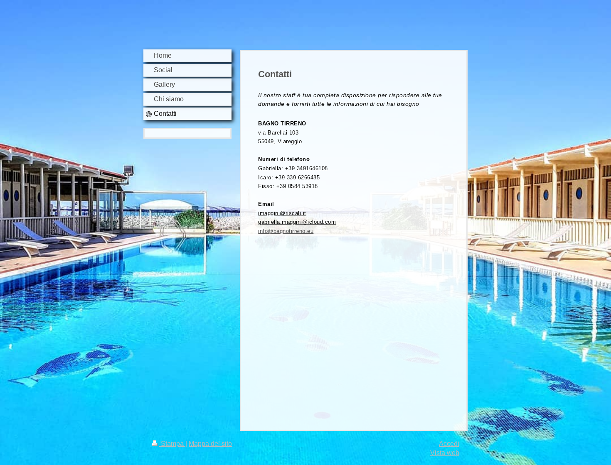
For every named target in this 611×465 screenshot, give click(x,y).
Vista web (444, 452)
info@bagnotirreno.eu (285, 231)
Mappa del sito (210, 443)
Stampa (172, 443)
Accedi (449, 443)
